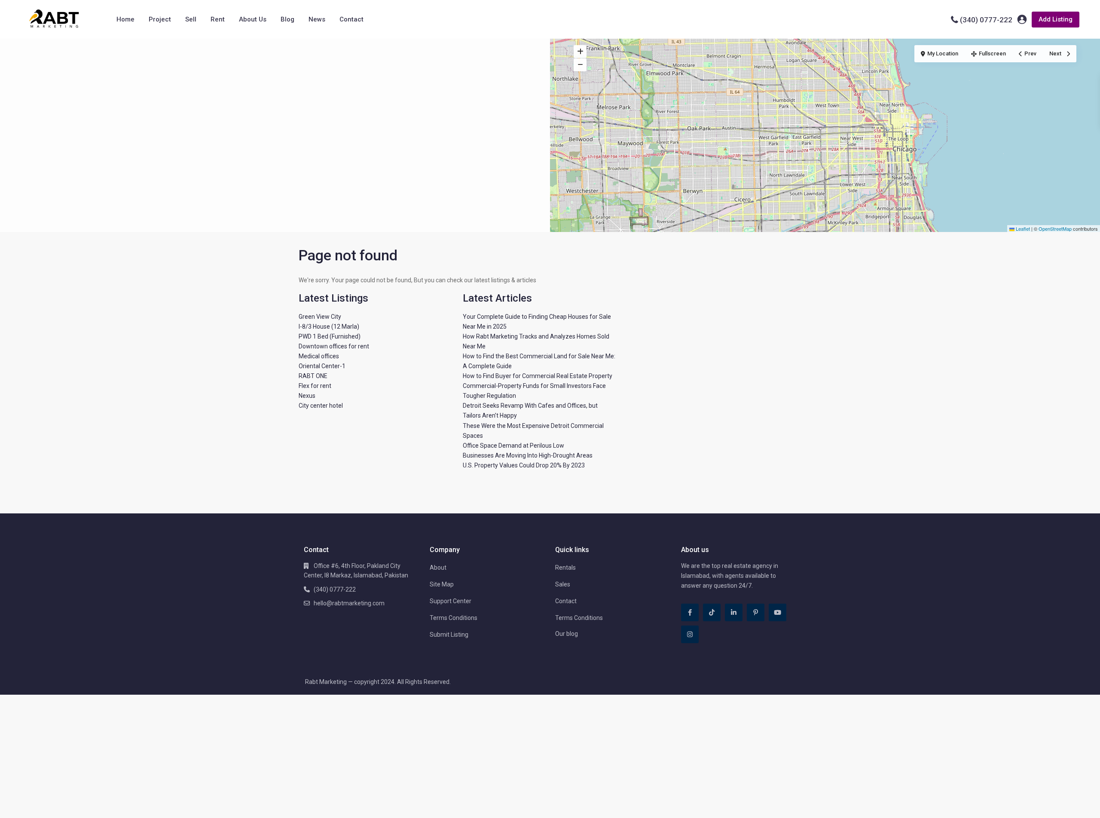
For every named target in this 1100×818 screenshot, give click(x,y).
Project (160, 19)
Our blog (566, 633)
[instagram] (690, 634)
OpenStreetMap (1055, 228)
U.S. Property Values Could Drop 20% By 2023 (524, 465)
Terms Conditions (453, 617)
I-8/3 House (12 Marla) (329, 326)
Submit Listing (449, 634)
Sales (562, 584)
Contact (351, 19)
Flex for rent (315, 385)
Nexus (307, 395)
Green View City (320, 316)
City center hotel (321, 405)
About (438, 567)
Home (125, 19)
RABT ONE (313, 375)
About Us (252, 19)
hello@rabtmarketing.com (349, 603)
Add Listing (1055, 19)
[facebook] (690, 612)
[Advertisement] (275, 103)
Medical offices (319, 356)
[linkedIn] (733, 612)
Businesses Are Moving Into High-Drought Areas (528, 455)
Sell (190, 19)
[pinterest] (755, 612)
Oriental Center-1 (322, 366)
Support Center (450, 601)
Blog (287, 19)
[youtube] (777, 612)
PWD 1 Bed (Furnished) (330, 336)
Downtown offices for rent (334, 346)
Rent (218, 19)
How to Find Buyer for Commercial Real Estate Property (537, 375)
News (317, 19)
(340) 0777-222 (986, 19)
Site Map (442, 584)
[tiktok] (712, 612)
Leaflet (1022, 228)
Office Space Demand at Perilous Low (513, 445)
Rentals (565, 567)
